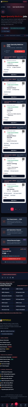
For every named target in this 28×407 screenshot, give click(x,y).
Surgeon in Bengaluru (6, 299)
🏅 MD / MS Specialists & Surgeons (7, 374)
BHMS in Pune (19, 302)
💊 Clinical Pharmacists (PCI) (6, 387)
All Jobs (8, 7)
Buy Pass (24, 1)
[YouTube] (13, 278)
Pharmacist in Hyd (5, 309)
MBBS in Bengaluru (5, 292)
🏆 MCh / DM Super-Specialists (6, 376)
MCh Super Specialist (20, 299)
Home (3, 7)
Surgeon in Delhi (19, 295)
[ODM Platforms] (4, 2)
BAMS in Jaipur (5, 302)
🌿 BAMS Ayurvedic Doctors (6, 378)
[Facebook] (5, 278)
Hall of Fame (2, 351)
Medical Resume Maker (6, 359)
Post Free (20, 51)
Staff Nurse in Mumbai (20, 306)
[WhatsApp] (2, 278)
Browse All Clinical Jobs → (22, 285)
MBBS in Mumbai (19, 288)
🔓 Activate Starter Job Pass (14, 258)
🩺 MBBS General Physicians (6, 372)
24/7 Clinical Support (4, 366)
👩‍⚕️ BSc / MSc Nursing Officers (6, 383)
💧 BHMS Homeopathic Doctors (7, 380)
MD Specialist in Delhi (20, 292)
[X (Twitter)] (8, 278)
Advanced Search (8, 51)
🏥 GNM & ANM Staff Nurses (6, 385)
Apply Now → (14, 74)
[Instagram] (10, 278)
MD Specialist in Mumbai (7, 295)
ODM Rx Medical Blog (4, 361)
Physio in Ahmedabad (20, 309)
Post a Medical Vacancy (5, 342)
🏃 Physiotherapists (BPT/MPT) (7, 389)
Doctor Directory (5, 346)
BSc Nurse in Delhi (5, 306)
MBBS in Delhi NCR (5, 288)
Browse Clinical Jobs (4, 340)
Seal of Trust (4, 349)
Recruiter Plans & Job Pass (5, 344)
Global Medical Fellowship (8, 357)
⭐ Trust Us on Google (5, 363)
